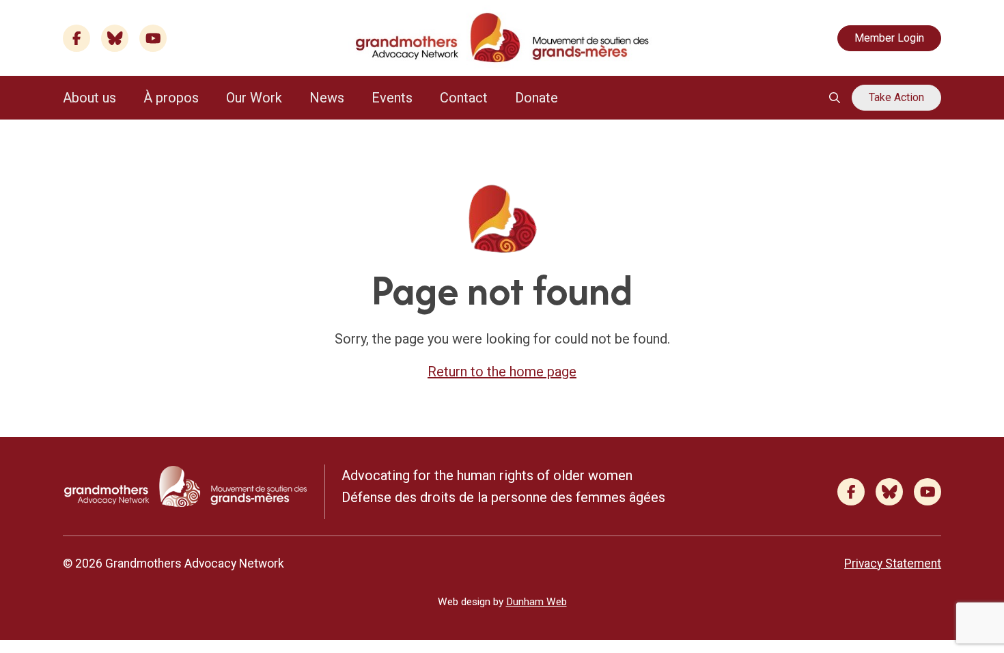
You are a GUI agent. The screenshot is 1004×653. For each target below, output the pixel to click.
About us (89, 97)
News (326, 97)
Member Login (889, 37)
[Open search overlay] (834, 98)
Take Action (896, 97)
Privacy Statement (892, 563)
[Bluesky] (114, 38)
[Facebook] (76, 38)
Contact (464, 97)
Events (392, 97)
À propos (171, 97)
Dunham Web (536, 602)
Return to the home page (502, 371)
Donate (536, 97)
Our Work (254, 97)
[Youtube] (153, 38)
